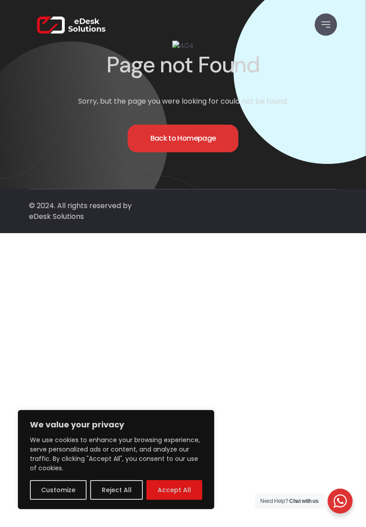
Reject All (117, 489)
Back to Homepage (183, 138)
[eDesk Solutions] (71, 24)
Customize (58, 489)
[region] (116, 459)
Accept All (174, 489)
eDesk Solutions (56, 216)
